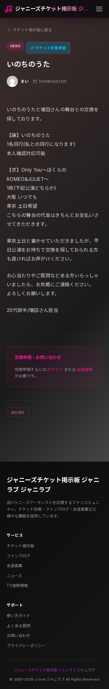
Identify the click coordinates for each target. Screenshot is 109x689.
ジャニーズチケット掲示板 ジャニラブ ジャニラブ (53, 484)
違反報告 (18, 412)
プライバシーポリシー (26, 645)
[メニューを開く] (99, 8)
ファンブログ (18, 555)
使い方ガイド (18, 615)
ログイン (55, 369)
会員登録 (85, 369)
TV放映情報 (17, 585)
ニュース (14, 575)
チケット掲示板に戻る (32, 29)
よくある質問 (18, 625)
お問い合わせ (18, 635)
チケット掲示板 (20, 545)
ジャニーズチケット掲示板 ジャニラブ (53, 9)
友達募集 (14, 565)
